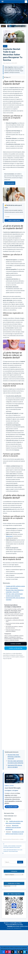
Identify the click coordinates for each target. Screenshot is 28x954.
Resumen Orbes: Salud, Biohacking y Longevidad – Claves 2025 (14, 756)
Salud (5, 46)
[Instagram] (9, 951)
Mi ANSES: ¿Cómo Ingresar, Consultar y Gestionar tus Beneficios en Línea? (12, 846)
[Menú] (2, 1)
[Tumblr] (18, 951)
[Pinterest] (6, 951)
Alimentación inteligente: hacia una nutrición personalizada (13, 827)
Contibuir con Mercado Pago (15, 648)
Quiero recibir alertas (14, 220)
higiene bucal (9, 536)
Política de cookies (18, 924)
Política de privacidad (23, 929)
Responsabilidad (10, 924)
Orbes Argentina (14, 12)
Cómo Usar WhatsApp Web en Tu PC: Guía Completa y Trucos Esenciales (12, 850)
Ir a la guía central (9, 183)
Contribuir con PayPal (15, 643)
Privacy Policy (18, 923)
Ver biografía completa (11, 806)
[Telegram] (24, 951)
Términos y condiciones (10, 923)
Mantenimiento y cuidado (17, 839)
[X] (12, 951)
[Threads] (21, 951)
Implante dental (6, 839)
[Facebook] (3, 951)
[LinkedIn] (15, 951)
